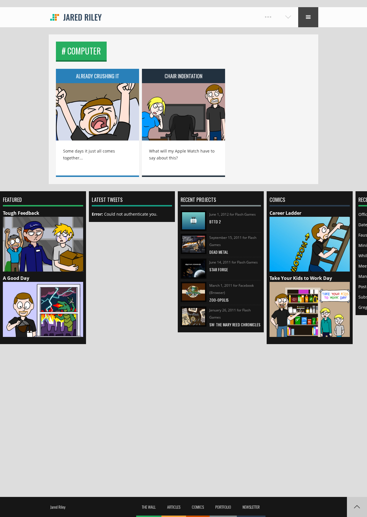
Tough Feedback (21, 213)
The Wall (149, 507)
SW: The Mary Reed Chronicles (234, 324)
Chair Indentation (183, 76)
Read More (97, 108)
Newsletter (251, 507)
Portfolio (223, 507)
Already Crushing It (97, 76)
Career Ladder (285, 213)
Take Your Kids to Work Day (301, 278)
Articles (173, 507)
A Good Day (16, 278)
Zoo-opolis (219, 300)
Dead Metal (218, 252)
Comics (198, 507)
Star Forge (218, 269)
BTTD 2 (215, 221)
